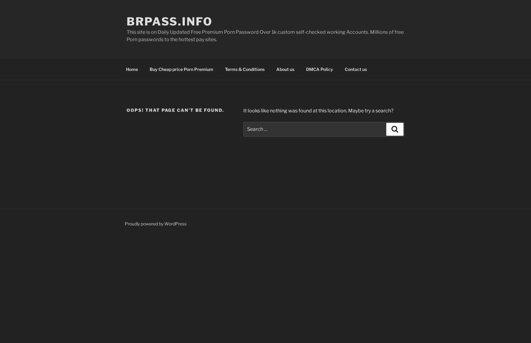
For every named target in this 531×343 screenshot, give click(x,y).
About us (285, 69)
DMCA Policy (319, 69)
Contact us (356, 69)
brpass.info (170, 21)
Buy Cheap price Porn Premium (181, 69)
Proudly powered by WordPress (156, 223)
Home (132, 69)
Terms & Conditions (245, 69)
